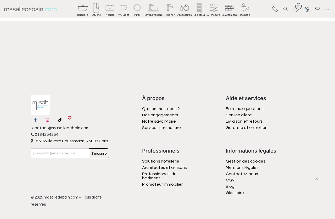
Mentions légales (242, 167)
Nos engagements (160, 115)
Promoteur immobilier (162, 184)
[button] (285, 9)
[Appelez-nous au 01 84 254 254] (275, 9)
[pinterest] (69, 120)
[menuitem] (83, 9)
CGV (230, 180)
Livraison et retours (244, 121)
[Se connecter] (328, 9)
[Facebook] (35, 120)
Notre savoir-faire (159, 121)
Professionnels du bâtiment (159, 176)
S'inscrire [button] (99, 153)
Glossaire (235, 193)
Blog (230, 186)
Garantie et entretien (246, 128)
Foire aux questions (245, 109)
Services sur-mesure (161, 128)
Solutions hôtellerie (160, 161)
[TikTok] (60, 120)
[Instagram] (47, 120)
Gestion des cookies (245, 161)
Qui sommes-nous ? (161, 109)
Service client (239, 115)
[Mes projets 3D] (307, 9)
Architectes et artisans (164, 167)
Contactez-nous (242, 174)
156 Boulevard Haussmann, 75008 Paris (70, 141)
